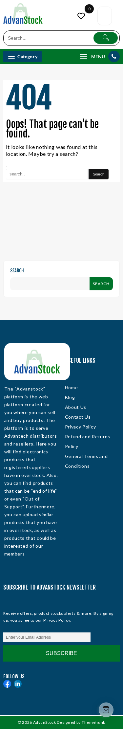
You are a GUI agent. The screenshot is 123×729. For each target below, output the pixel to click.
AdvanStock (44, 722)
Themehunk (93, 722)
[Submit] (105, 38)
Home (71, 387)
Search (17, 270)
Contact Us (78, 417)
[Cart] (105, 16)
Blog (70, 397)
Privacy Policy (80, 426)
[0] (82, 16)
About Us (76, 407)
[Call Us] (114, 56)
